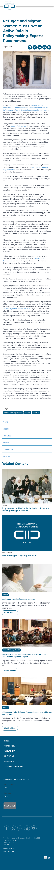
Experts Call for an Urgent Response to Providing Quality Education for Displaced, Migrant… (24, 656)
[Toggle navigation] (50, 3)
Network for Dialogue (18, 126)
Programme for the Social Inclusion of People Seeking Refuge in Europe (25, 509)
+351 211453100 (9, 851)
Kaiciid (5, 595)
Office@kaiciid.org (9, 848)
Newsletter (8, 449)
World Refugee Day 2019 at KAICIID (19, 556)
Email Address (8, 785)
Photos (6, 442)
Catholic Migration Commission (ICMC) (17, 308)
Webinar (36, 413)
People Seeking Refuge (13, 413)
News (5, 422)
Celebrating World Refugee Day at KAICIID (19, 599)
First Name (7, 793)
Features (7, 436)
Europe (27, 413)
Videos (6, 429)
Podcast (7, 456)
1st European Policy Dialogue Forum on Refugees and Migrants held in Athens (27, 713)
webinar (26, 107)
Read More (8, 613)
